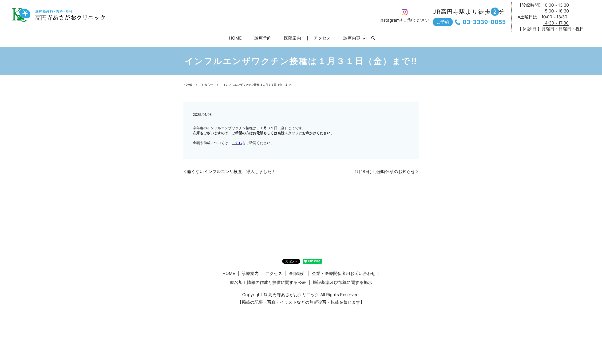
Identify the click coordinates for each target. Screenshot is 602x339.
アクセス (322, 38)
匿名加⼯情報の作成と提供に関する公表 (268, 282)
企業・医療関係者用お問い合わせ (344, 273)
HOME (235, 38)
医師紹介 (297, 273)
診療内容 (351, 38)
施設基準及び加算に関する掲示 (342, 282)
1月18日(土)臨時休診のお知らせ (385, 171)
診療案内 (250, 273)
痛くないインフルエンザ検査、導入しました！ (231, 171)
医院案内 (292, 38)
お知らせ (207, 84)
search (373, 38)
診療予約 (262, 38)
